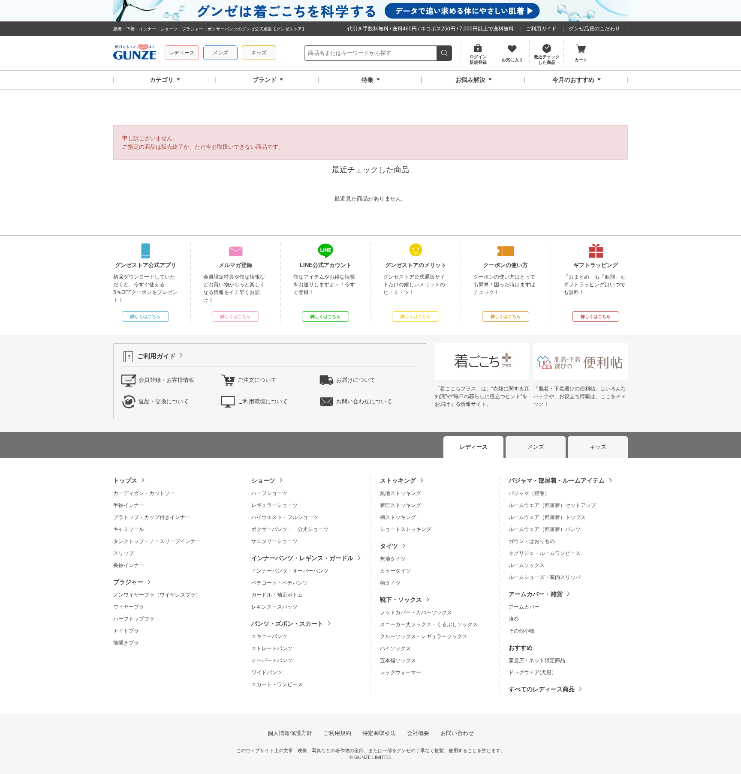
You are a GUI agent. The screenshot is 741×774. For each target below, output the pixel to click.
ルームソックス (527, 565)
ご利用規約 (337, 733)
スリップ (123, 553)
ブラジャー (128, 582)
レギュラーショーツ (274, 505)
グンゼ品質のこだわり (594, 29)
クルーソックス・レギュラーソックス (423, 636)
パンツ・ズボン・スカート (287, 623)
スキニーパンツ (269, 636)
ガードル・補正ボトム (277, 595)
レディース (182, 53)
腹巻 (514, 619)
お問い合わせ (457, 733)
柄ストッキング (398, 517)
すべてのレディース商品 (542, 689)
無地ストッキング (400, 493)
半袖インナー (128, 505)
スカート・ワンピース (277, 684)
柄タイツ (390, 583)
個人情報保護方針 (290, 733)
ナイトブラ (126, 631)
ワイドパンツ (266, 672)
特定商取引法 (379, 733)
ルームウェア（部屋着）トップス (547, 517)
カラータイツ (395, 571)
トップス (125, 480)
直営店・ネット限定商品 (537, 660)
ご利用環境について (263, 401)
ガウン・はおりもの (532, 541)
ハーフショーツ (269, 493)
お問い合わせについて (364, 401)
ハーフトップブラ (133, 619)
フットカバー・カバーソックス (416, 612)
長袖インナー (128, 565)
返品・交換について (164, 401)
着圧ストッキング (400, 505)
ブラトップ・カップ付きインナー (151, 517)
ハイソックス (395, 648)
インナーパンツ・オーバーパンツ (289, 571)
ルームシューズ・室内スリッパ (545, 577)
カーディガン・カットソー (144, 493)
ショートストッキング (405, 529)
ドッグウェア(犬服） (533, 672)
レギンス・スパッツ (274, 607)
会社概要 (418, 733)
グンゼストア (134, 53)
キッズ (259, 53)
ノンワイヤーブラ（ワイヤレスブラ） (157, 595)
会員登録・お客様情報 (166, 380)
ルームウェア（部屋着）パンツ (545, 529)
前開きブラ (126, 643)
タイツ (389, 546)
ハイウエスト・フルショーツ (284, 517)
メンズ (220, 53)
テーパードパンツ (271, 660)
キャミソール (128, 529)
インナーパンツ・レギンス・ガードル (302, 558)
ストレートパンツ (271, 648)
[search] (444, 53)
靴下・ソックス (401, 599)
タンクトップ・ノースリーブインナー (157, 541)
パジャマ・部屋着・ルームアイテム (557, 480)
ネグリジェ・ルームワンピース (545, 553)
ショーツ (263, 480)
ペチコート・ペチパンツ (279, 583)
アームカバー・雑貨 (536, 594)
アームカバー (524, 607)
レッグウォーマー (400, 672)
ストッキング (398, 480)
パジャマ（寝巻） (529, 493)
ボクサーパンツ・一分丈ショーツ (289, 529)
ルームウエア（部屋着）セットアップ (552, 505)
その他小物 (521, 631)
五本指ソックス (398, 660)
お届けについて (355, 380)
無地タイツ (393, 559)
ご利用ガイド (541, 29)
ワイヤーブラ (128, 607)
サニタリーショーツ (274, 541)
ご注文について (257, 380)
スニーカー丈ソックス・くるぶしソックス (429, 624)
